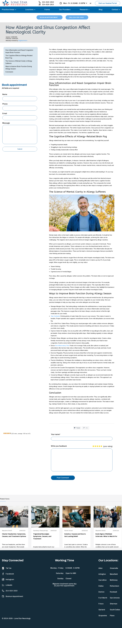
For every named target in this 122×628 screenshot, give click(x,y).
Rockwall (113, 592)
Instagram (10, 579)
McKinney (114, 580)
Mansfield (114, 574)
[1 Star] (4, 433)
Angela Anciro (22, 40)
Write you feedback (59, 446)
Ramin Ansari (68, 530)
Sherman (113, 604)
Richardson (114, 586)
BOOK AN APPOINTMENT (49, 17)
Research (84, 10)
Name (4, 94)
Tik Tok (8, 568)
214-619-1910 (48, 2)
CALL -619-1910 (76, 17)
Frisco (101, 604)
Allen (100, 568)
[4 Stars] (8, 433)
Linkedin (9, 585)
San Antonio (115, 598)
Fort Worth (102, 598)
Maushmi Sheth (7, 530)
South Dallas (115, 610)
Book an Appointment (14, 596)
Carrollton (102, 580)
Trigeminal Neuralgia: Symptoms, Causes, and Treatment (42, 536)
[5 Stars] (10, 433)
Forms (47, 10)
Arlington (102, 574)
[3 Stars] (7, 433)
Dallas (101, 586)
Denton (101, 592)
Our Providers (64, 10)
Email (4, 113)
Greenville (114, 568)
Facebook (10, 574)
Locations (29, 10)
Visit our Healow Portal (107, 3)
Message (6, 123)
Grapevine (102, 616)
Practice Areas (8, 10)
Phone (5, 104)
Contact (115, 10)
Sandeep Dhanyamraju (40, 530)
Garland (101, 610)
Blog (100, 10)
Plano (112, 616)
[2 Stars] (5, 433)
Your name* (55, 434)
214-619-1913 (48, 4)
